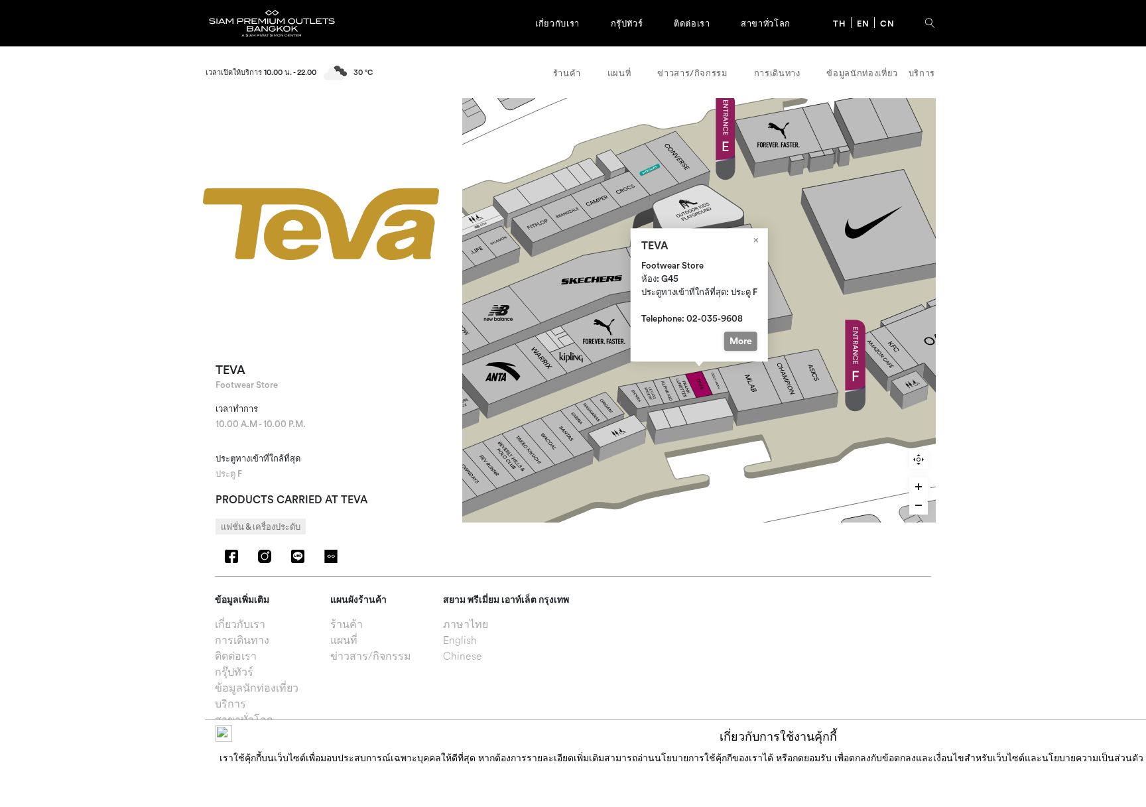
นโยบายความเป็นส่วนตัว (1092, 758)
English (460, 641)
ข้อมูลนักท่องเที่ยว (861, 73)
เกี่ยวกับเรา (557, 23)
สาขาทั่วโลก (766, 23)
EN (863, 23)
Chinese (462, 657)
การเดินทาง (777, 73)
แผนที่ (619, 73)
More (740, 341)
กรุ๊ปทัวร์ (627, 23)
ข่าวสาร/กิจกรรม (692, 73)
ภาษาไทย (465, 625)
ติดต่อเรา (692, 23)
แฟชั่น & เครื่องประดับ (260, 526)
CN (887, 23)
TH (839, 23)
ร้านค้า (567, 73)
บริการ (922, 73)
